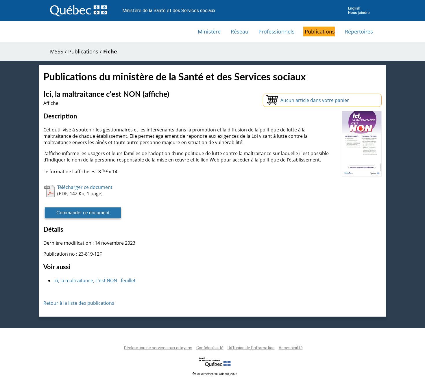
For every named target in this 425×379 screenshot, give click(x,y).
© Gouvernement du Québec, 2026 (215, 374)
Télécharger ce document (84, 187)
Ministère (209, 31)
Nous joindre (358, 12)
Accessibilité (291, 347)
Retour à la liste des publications (78, 303)
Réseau (239, 31)
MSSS (56, 51)
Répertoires (359, 31)
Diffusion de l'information (251, 347)
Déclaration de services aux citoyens (158, 347)
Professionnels (276, 31)
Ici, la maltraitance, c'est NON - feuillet (94, 280)
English (354, 8)
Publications (320, 31)
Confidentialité (209, 347)
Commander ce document (82, 212)
